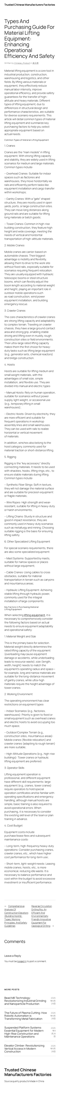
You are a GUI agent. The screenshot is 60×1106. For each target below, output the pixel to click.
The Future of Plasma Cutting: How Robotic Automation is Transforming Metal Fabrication (25, 1015)
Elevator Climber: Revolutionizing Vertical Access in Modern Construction (24, 1048)
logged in (22, 961)
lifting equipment (34, 615)
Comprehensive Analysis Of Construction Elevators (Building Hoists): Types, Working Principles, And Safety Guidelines (16, 916)
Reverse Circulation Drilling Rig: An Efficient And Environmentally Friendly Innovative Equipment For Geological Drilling (41, 916)
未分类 (35, 63)
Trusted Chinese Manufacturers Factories (29, 5)
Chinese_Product (22, 63)
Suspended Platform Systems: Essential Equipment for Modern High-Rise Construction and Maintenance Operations (24, 1032)
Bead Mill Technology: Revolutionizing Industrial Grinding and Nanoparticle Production (25, 1000)
